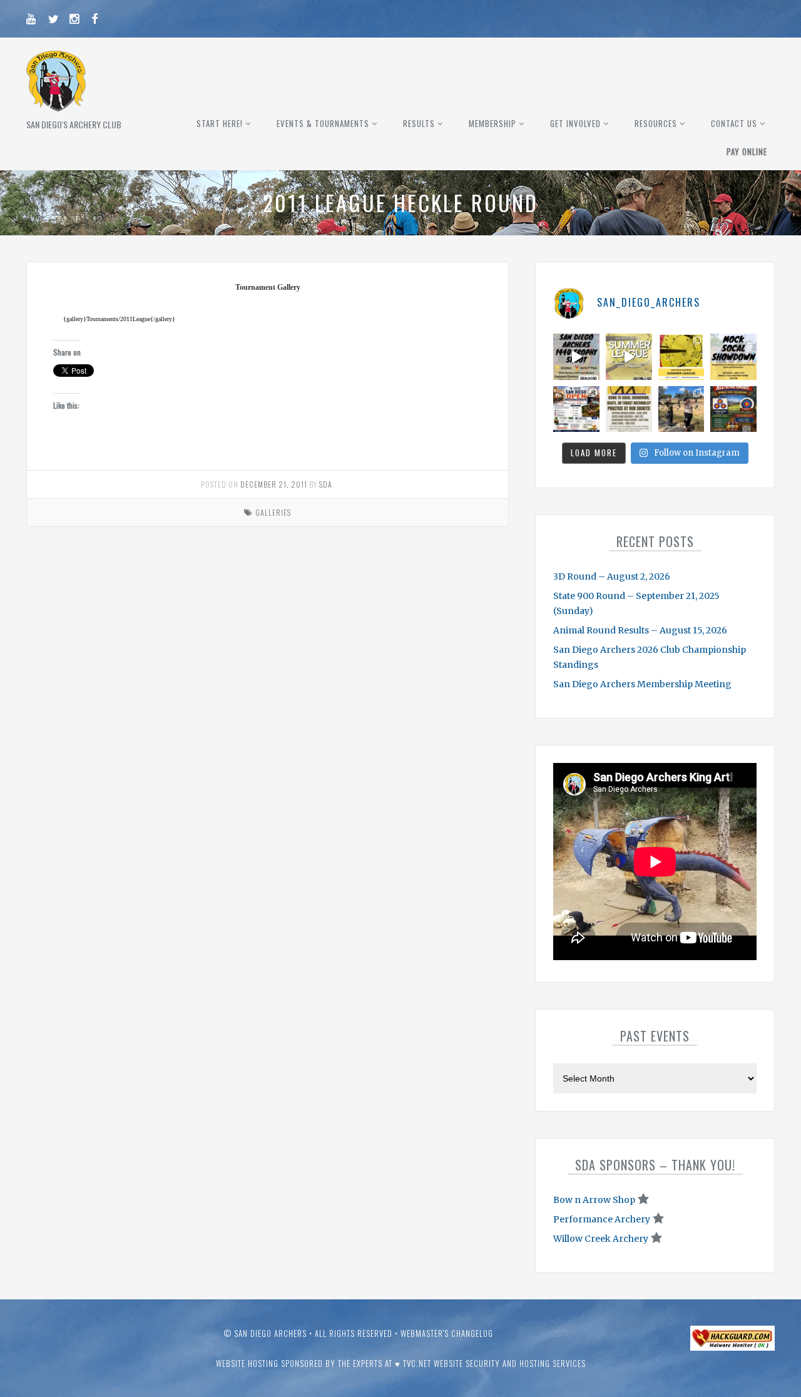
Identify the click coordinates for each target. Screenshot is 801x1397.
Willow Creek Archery (600, 1238)
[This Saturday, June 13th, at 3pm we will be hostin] (733, 357)
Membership (492, 123)
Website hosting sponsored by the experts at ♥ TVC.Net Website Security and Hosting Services (401, 1363)
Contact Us (734, 123)
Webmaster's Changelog (446, 1333)
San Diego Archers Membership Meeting (642, 684)
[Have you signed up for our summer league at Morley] (629, 357)
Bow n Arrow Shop (594, 1199)
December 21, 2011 (273, 484)
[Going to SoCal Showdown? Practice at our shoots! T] (629, 409)
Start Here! (219, 123)
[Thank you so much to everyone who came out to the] (681, 409)
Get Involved (575, 123)
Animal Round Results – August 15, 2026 (640, 630)
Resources (656, 123)
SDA (325, 484)
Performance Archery (601, 1219)
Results (419, 123)
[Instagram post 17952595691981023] (576, 409)
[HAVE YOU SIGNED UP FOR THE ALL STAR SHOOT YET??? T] (733, 409)
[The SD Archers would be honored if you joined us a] (681, 357)
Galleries (273, 512)
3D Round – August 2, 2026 (611, 576)
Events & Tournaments (323, 123)
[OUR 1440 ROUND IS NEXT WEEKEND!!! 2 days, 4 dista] (576, 357)
